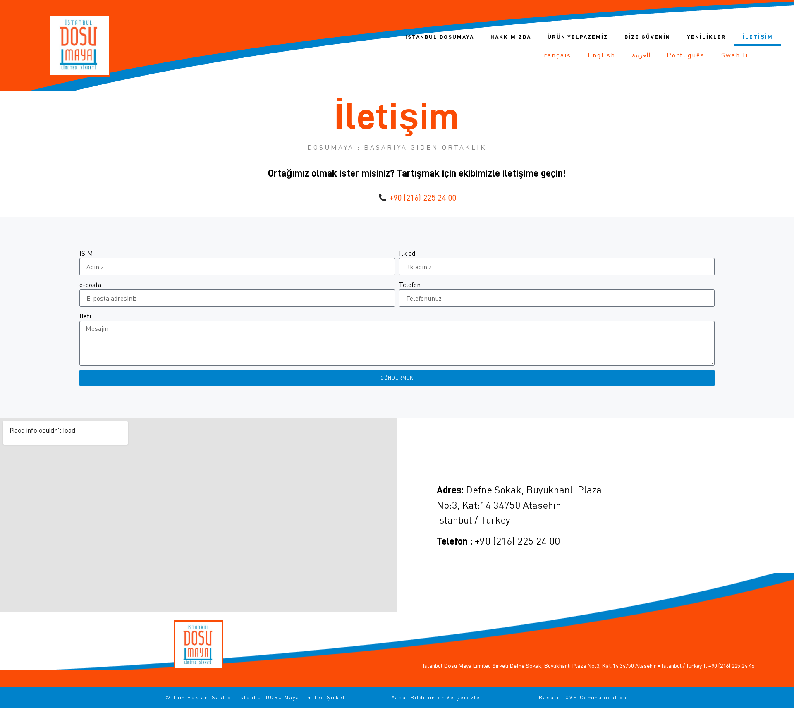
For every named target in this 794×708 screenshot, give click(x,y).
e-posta (90, 284)
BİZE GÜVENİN (647, 37)
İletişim (758, 37)
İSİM (86, 253)
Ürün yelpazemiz (578, 37)
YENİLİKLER (706, 37)
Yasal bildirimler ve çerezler (437, 697)
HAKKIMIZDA (510, 37)
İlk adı (408, 253)
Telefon (410, 284)
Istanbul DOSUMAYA (439, 37)
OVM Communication (596, 697)
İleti (85, 316)
